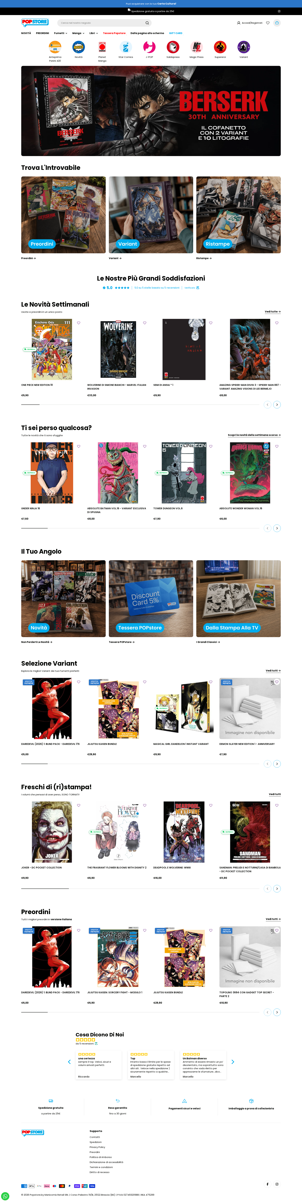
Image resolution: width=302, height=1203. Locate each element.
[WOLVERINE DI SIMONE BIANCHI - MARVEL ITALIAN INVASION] (118, 349)
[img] (153, 1040)
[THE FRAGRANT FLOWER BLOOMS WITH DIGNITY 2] (118, 832)
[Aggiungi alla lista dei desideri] (79, 323)
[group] (151, 111)
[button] (139, 150)
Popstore (35, 1194)
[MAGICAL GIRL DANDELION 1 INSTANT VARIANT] (184, 708)
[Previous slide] (135, 150)
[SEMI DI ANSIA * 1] (184, 349)
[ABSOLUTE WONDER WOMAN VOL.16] (250, 472)
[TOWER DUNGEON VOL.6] (184, 472)
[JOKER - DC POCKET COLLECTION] (52, 832)
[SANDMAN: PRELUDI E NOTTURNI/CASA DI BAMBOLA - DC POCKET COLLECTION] (250, 832)
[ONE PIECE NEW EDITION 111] (52, 349)
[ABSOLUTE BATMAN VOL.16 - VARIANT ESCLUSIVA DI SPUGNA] (118, 472)
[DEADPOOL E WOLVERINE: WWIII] (184, 832)
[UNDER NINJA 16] (52, 472)
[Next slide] (167, 150)
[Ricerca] (147, 23)
